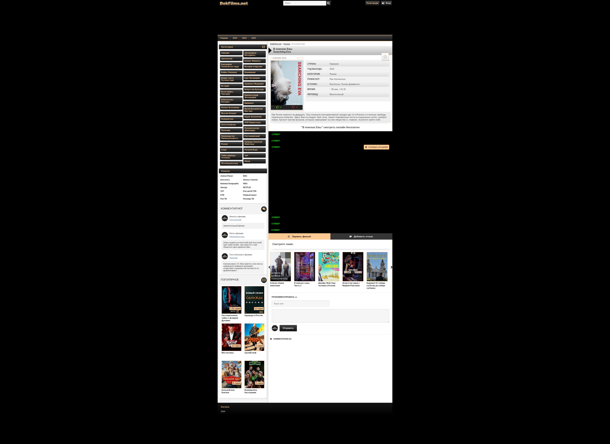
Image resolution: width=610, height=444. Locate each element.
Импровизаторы (237, 236)
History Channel (250, 180)
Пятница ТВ (248, 199)
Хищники (234, 258)
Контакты (225, 407)
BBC (245, 176)
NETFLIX (247, 187)
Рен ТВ (223, 199)
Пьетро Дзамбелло (350, 84)
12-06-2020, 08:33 (279, 58)
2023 (253, 38)
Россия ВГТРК (249, 191)
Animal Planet (226, 176)
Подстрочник (235, 220)
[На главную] (233, 3)
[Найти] (328, 3)
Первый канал (250, 195)
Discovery (225, 180)
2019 (332, 69)
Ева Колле (335, 84)
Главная (224, 38)
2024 (244, 38)
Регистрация (372, 3)
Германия (334, 64)
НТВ (222, 195)
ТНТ (222, 191)
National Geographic (229, 183)
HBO (245, 183)
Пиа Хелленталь (338, 79)
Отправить (288, 328)
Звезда (223, 187)
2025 (235, 38)
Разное (333, 74)
